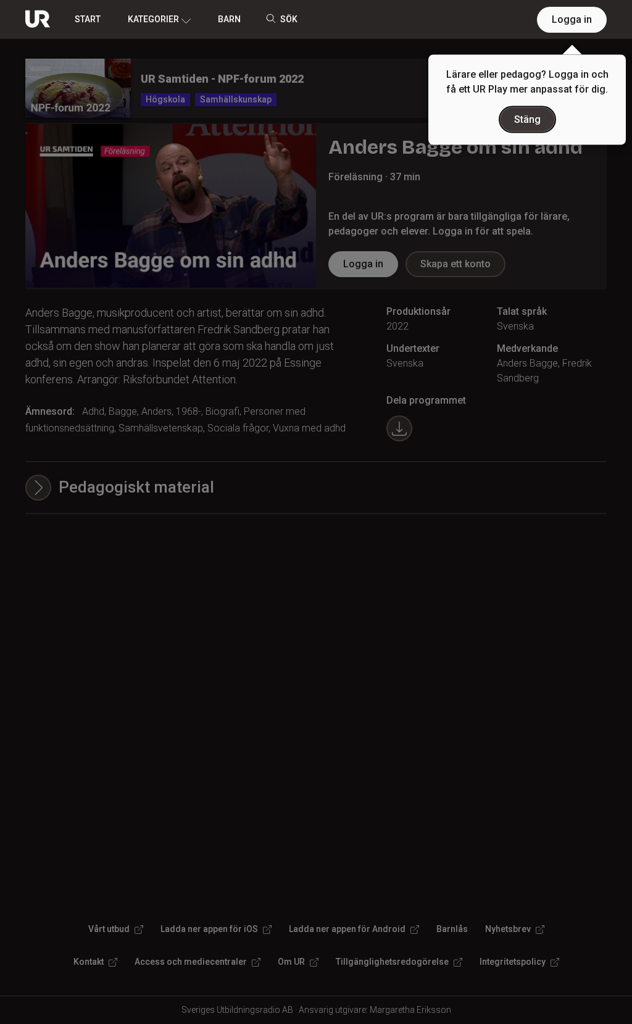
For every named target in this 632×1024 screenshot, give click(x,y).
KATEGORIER (153, 19)
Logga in (572, 19)
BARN (229, 19)
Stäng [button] (527, 119)
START (88, 19)
